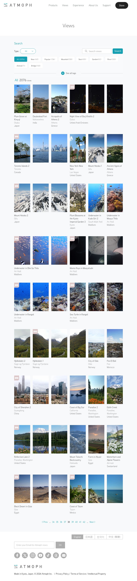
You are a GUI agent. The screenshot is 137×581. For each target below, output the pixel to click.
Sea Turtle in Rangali (79, 314)
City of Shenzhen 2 (22, 407)
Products (53, 5)
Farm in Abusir (94, 457)
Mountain (66, 59)
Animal (21, 66)
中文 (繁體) (115, 536)
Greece (54, 125)
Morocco (110, 367)
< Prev (45, 522)
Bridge (35, 66)
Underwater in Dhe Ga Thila (26, 268)
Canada (17, 172)
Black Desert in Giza (23, 506)
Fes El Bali (111, 361)
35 (57, 522)
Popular (50, 59)
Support (107, 5)
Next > (92, 522)
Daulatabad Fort (40, 116)
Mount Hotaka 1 (95, 166)
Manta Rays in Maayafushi (81, 268)
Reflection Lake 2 (22, 457)
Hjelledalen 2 (19, 361)
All (26, 51)
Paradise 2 (93, 407)
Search (117, 51)
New (34, 59)
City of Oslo (93, 361)
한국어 (100, 536)
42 (84, 522)
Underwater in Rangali (24, 314)
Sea (82, 59)
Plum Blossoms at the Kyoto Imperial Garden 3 (77, 218)
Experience (78, 5)
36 (61, 522)
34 (53, 522)
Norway (17, 367)
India (35, 122)
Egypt (90, 463)
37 (65, 522)
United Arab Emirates (79, 122)
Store (121, 5)
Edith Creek (112, 407)
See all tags (71, 73)
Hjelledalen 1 (38, 361)
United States (75, 175)
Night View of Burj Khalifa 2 (82, 116)
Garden (96, 59)
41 (80, 522)
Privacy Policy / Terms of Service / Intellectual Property (81, 573)
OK (60, 545)
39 (72, 522)
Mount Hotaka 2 (21, 215)
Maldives (18, 274)
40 (76, 522)
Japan (17, 125)
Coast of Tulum (76, 506)
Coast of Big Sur (77, 407)
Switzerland (112, 466)
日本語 (89, 536)
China (16, 413)
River (111, 59)
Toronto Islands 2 (21, 166)
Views (65, 5)
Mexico (73, 512)
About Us (93, 5)
